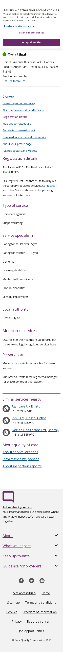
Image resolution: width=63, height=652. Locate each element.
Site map (13, 602)
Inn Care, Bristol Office (29, 418)
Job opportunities (31, 631)
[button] (31, 54)
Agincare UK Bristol (26, 406)
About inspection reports (22, 466)
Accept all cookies (31, 42)
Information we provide (21, 459)
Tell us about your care (17, 507)
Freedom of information (40, 612)
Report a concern (39, 621)
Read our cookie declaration (20, 26)
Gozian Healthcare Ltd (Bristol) (35, 430)
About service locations (20, 452)
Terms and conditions (40, 602)
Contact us (48, 186)
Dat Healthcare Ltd (14, 81)
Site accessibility (24, 593)
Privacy (17, 621)
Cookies (11, 612)
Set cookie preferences (31, 32)
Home (45, 593)
